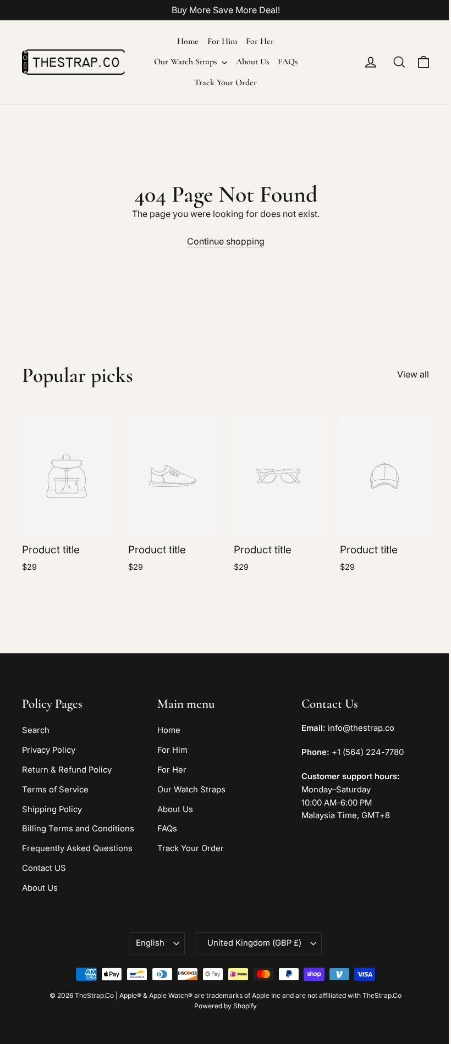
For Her (260, 41)
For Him (222, 41)
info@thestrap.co (361, 728)
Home (188, 41)
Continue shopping (226, 241)
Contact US (44, 868)
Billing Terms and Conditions (78, 829)
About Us (252, 61)
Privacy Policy (48, 750)
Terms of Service (55, 790)
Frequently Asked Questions (77, 848)
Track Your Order (225, 82)
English (150, 943)
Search (36, 730)
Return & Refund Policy (67, 770)
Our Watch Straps (186, 61)
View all (413, 374)
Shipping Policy (52, 809)
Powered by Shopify (225, 1006)
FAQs (288, 61)
